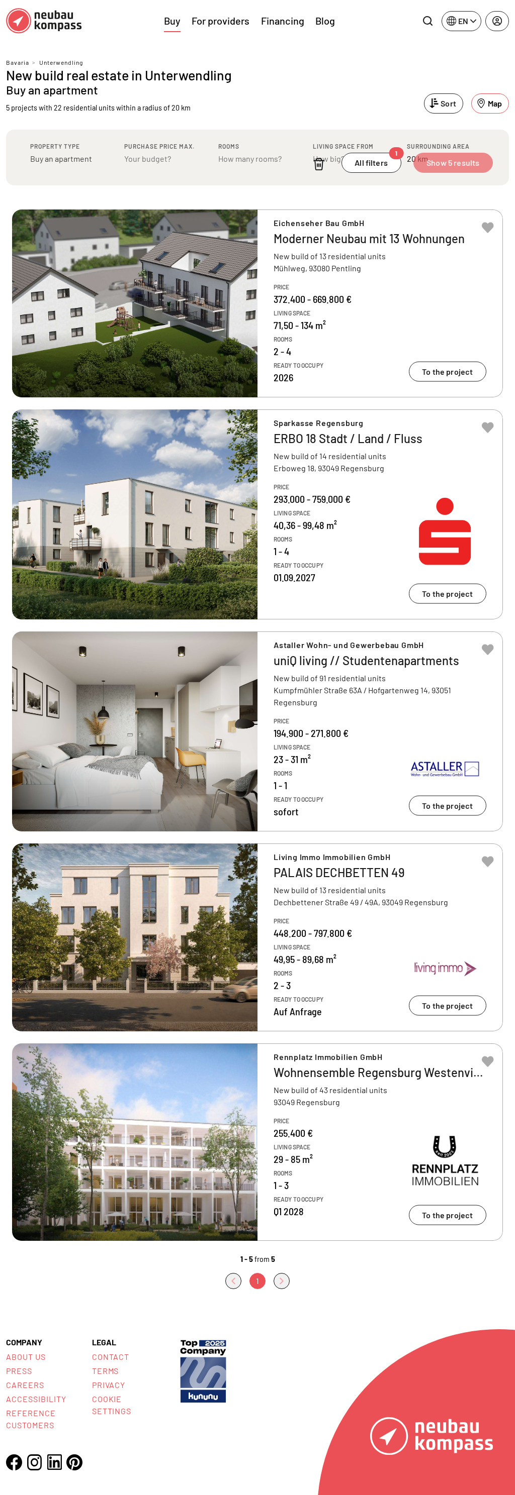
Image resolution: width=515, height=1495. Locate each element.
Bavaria (17, 62)
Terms (105, 1370)
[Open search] (427, 21)
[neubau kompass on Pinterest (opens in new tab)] (74, 1462)
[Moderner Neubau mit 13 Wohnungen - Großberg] (257, 303)
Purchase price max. (159, 146)
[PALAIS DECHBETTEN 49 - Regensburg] (257, 937)
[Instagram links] (34, 1462)
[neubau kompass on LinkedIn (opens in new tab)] (54, 1462)
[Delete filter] (318, 164)
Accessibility (36, 1399)
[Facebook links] (14, 1462)
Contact (111, 1356)
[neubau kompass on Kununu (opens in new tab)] (203, 1370)
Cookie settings (112, 1405)
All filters (376, 160)
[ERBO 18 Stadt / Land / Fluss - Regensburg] (257, 514)
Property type (55, 146)
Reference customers (31, 1419)
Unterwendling (61, 62)
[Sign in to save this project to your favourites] (488, 228)
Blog (325, 21)
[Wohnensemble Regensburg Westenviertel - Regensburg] (257, 1142)
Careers (25, 1385)
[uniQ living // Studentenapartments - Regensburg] (257, 731)
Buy (172, 21)
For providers (220, 21)
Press (19, 1370)
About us (26, 1356)
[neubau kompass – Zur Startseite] (43, 21)
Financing (282, 21)
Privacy (109, 1385)
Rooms (228, 146)
